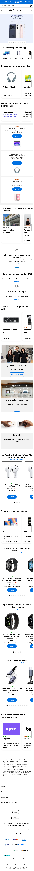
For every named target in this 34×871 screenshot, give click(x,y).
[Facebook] (13, 832)
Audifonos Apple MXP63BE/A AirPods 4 (12, 484)
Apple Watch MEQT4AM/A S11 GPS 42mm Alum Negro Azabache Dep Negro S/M (12, 578)
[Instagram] (23, 832)
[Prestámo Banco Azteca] (15, 848)
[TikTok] (16, 832)
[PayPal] (7, 838)
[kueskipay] (24, 843)
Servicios (4, 790)
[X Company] (9, 832)
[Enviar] (27, 827)
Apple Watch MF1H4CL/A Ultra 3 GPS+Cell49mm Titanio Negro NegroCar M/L (12, 634)
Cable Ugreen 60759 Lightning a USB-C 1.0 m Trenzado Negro (12, 687)
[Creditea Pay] (7, 848)
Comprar (4, 785)
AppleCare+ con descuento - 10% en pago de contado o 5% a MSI (16, 2)
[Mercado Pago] (7, 843)
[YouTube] (20, 832)
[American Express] (24, 838)
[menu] (1, 10)
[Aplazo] (7, 854)
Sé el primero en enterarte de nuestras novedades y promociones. (16, 823)
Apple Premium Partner (9, 801)
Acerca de (4, 795)
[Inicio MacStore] (16, 11)
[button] (2, 2)
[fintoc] (24, 848)
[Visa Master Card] (15, 838)
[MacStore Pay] (15, 843)
